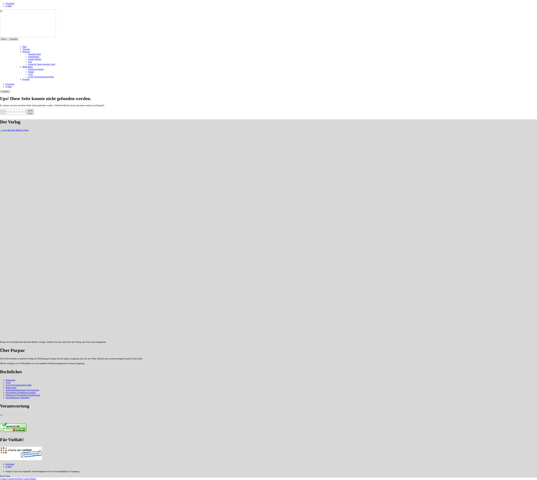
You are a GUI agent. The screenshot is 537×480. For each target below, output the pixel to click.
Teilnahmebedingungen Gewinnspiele (22, 390)
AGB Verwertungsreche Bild (41, 77)
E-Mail (9, 6)
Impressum (10, 380)
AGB (30, 74)
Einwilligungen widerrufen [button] (17, 397)
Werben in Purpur (36, 69)
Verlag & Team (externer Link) (41, 64)
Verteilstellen (33, 56)
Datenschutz (11, 387)
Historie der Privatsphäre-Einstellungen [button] (23, 395)
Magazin (26, 51)
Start (24, 46)
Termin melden (34, 59)
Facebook (10, 3)
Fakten (31, 72)
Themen (26, 49)
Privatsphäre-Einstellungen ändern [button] (21, 392)
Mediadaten (27, 67)
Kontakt (26, 79)
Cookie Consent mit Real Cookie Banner (18, 478)
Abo (30, 62)
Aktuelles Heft (34, 54)
